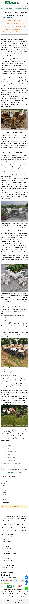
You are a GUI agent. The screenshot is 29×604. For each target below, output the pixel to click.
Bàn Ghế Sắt (4, 479)
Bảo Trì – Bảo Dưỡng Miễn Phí (8, 563)
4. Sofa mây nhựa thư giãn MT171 (12, 29)
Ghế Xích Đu (3, 495)
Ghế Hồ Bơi (3, 492)
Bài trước (12, 472)
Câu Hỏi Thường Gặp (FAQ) (7, 551)
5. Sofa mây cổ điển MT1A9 (11, 32)
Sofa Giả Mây (4, 483)
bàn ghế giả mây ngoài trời (9, 457)
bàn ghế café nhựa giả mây (9, 451)
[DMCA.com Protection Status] (5, 583)
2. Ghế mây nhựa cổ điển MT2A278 (13, 23)
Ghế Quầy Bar (4, 481)
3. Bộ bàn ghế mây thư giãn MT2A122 (14, 26)
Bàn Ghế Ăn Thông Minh (6, 486)
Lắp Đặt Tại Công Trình (7, 567)
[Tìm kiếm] (24, 2)
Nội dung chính (7, 18)
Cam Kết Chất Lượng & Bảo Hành (9, 553)
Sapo (18, 602)
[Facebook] (1, 575)
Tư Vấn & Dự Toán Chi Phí (7, 570)
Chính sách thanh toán (6, 546)
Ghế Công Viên (4, 497)
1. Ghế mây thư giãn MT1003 (11, 20)
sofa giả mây (5, 463)
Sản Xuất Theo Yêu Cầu (7, 558)
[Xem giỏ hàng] (27, 3)
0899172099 (8, 537)
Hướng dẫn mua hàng (6, 548)
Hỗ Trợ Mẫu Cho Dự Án (6, 560)
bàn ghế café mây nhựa (8, 448)
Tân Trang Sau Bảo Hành (7, 565)
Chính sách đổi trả (5, 544)
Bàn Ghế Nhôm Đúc (5, 499)
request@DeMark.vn (9, 534)
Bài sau (18, 472)
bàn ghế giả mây (6, 454)
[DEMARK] (12, 2)
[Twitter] (4, 575)
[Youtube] (7, 575)
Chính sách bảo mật (6, 541)
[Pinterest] (9, 575)
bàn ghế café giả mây (7, 445)
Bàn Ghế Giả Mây (5, 488)
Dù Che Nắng (4, 490)
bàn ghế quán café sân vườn (9, 460)
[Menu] (1, 2)
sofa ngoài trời (17, 463)
